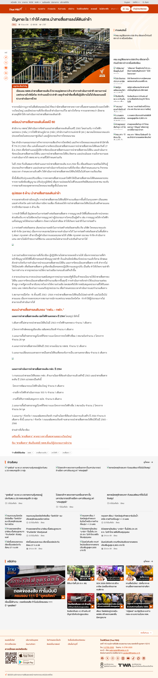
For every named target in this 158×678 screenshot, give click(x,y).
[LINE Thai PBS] (123, 658)
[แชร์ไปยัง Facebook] (6, 57)
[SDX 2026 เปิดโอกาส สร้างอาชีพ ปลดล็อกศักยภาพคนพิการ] (110, 573)
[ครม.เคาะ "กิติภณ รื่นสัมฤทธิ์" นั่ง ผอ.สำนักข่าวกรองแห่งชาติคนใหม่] (120, 136)
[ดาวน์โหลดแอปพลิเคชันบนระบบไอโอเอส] (26, 655)
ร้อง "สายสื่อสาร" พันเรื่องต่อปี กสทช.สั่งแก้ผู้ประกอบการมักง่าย (42, 443)
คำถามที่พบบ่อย (10, 644)
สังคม (14, 25)
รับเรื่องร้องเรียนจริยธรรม (76, 640)
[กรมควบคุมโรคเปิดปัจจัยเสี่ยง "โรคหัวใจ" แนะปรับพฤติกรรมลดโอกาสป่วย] (15, 519)
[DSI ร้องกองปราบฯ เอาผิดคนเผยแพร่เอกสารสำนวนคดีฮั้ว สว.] (120, 80)
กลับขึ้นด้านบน (144, 633)
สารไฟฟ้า (55, 452)
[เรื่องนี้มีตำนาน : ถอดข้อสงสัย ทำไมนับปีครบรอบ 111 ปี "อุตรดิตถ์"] (35, 582)
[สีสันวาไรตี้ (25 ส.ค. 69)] (80, 573)
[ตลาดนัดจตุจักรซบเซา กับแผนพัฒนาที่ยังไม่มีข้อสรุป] (130, 479)
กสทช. (29, 452)
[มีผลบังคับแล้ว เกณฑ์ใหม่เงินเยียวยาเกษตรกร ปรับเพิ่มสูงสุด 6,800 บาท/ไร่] (90, 545)
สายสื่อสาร (66, 452)
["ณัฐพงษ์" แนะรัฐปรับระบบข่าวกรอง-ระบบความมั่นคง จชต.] (139, 600)
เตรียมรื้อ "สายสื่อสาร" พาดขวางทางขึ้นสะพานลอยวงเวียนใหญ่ (42, 436)
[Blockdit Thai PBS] (138, 658)
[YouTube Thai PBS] (128, 658)
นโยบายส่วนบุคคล (32, 640)
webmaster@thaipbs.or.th (119, 650)
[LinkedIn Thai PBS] (144, 658)
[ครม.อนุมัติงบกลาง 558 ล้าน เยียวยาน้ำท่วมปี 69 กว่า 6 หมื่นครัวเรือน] (134, 45)
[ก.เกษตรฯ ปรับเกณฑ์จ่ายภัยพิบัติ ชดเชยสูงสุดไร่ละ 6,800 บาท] (120, 117)
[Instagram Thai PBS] (113, 658)
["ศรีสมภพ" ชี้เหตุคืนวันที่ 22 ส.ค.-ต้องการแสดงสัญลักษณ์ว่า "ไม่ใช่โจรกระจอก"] (120, 70)
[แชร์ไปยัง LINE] (6, 68)
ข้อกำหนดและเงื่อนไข (54, 640)
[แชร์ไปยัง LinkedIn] (6, 73)
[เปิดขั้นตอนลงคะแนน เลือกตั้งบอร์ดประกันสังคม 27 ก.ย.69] (15, 545)
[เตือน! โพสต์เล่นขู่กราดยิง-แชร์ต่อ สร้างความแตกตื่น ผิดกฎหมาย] (110, 600)
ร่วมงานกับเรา (30, 644)
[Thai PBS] (16, 8)
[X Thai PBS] (107, 658)
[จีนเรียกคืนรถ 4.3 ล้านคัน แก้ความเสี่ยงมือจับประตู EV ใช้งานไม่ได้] (120, 98)
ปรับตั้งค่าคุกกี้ (72, 644)
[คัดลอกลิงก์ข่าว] (6, 78)
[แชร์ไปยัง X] (6, 63)
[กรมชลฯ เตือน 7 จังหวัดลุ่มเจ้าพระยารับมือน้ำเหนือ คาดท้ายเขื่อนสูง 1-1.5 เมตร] (90, 519)
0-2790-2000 (109, 647)
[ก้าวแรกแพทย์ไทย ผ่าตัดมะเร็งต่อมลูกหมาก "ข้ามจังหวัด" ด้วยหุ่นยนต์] (15, 532)
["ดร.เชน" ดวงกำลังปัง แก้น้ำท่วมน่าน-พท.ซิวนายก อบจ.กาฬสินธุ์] (120, 108)
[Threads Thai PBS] (118, 658)
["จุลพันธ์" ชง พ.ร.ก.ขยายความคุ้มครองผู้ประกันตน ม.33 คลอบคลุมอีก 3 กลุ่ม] (28, 479)
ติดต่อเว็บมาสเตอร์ (53, 644)
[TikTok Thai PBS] (133, 658)
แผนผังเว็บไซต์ (10, 640)
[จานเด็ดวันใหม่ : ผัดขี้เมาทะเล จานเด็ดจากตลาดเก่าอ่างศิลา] (139, 573)
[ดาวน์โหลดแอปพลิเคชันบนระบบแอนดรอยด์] (26, 662)
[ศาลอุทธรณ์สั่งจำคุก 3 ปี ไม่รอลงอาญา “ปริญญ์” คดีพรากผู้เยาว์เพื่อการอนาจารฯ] (120, 126)
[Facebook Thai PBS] (102, 658)
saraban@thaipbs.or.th (131, 653)
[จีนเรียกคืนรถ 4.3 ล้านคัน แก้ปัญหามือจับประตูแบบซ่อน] (80, 600)
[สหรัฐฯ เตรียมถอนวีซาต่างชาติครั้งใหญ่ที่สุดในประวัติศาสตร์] (120, 89)
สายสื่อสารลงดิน (41, 452)
